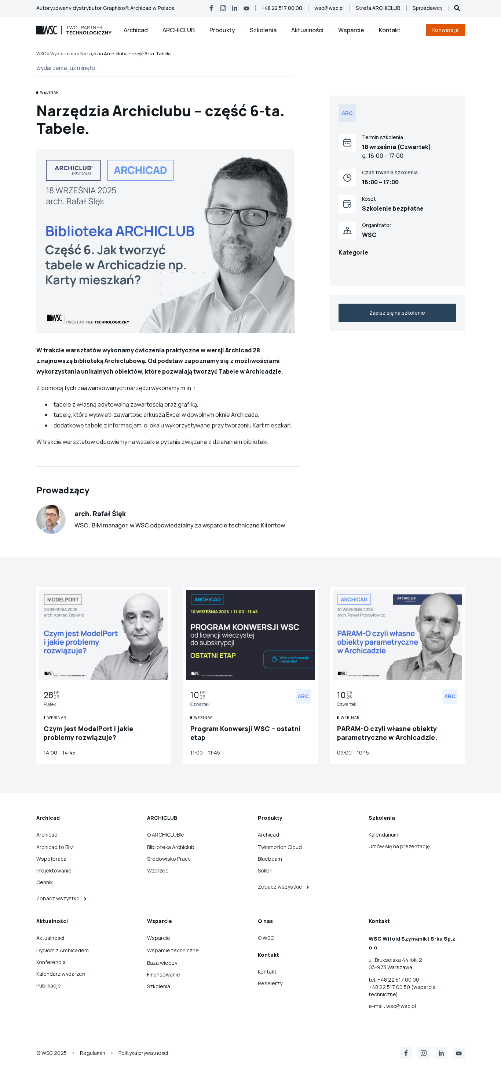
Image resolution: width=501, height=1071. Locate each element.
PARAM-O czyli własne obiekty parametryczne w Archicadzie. (387, 733)
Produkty (222, 30)
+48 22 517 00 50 (390, 986)
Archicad (136, 30)
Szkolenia (263, 30)
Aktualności (307, 30)
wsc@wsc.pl (401, 1006)
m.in (185, 388)
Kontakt (390, 30)
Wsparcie (351, 30)
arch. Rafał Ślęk (100, 513)
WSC (41, 54)
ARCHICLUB (178, 30)
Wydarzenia (63, 54)
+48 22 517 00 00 (398, 979)
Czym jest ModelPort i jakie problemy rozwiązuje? (88, 733)
